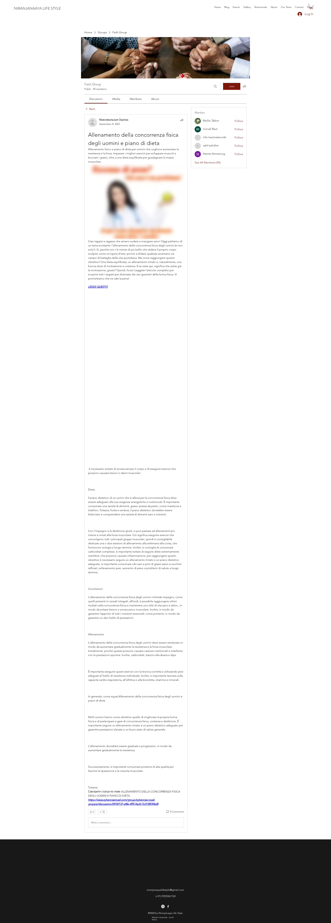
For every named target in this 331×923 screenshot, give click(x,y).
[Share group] (244, 86)
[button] (311, 6)
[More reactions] (102, 812)
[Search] (215, 86)
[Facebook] (168, 906)
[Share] (182, 120)
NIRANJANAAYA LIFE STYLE (37, 8)
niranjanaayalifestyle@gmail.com (165, 889)
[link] (96, 99)
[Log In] (296, 14)
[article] (136, 473)
